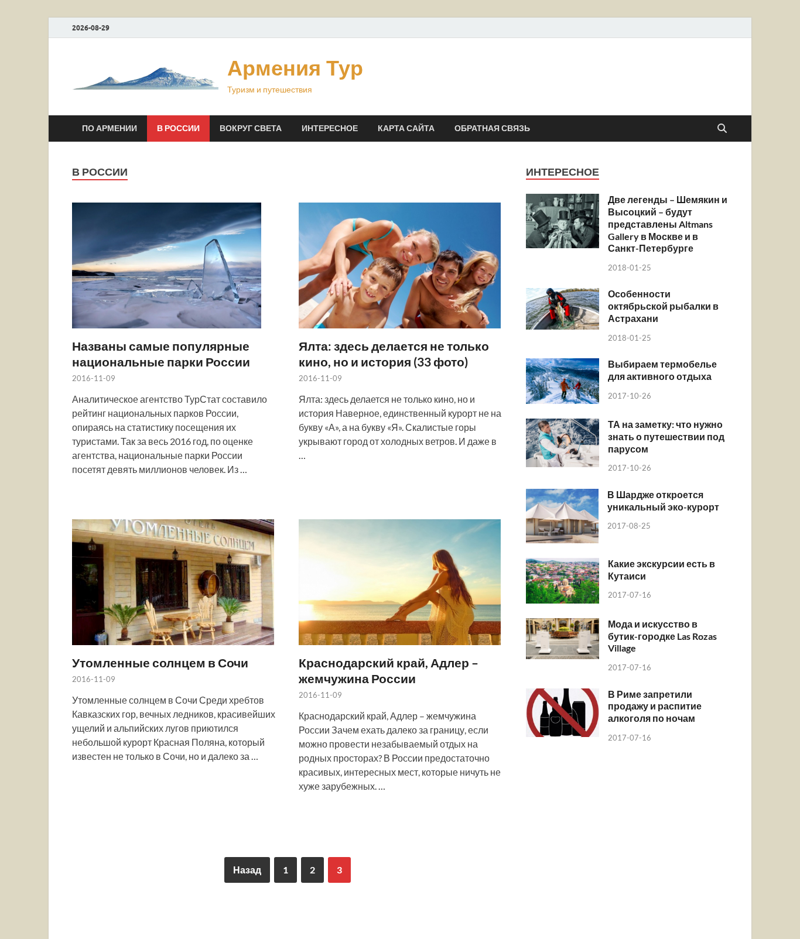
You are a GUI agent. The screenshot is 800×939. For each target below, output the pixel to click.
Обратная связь (492, 128)
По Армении (109, 128)
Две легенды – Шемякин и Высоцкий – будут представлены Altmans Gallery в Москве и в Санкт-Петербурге (667, 223)
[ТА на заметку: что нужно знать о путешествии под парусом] (562, 425)
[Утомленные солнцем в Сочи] (174, 582)
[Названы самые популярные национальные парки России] (174, 265)
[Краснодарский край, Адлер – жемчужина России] (400, 582)
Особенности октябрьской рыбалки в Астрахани (663, 306)
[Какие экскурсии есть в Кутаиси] (562, 564)
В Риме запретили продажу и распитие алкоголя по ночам (655, 706)
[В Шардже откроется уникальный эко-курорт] (562, 495)
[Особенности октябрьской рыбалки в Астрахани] (562, 294)
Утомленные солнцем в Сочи (160, 662)
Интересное (330, 128)
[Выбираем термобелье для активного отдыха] (562, 365)
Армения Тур (295, 67)
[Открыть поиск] (722, 128)
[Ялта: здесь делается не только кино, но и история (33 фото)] (400, 265)
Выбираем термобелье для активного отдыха (662, 370)
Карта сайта (406, 128)
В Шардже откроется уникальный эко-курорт (663, 500)
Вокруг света (251, 128)
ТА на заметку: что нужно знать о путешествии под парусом (666, 436)
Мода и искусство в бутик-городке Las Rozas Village (662, 636)
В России (178, 128)
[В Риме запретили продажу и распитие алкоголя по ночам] (562, 695)
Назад (247, 869)
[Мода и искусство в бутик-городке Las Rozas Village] (562, 624)
